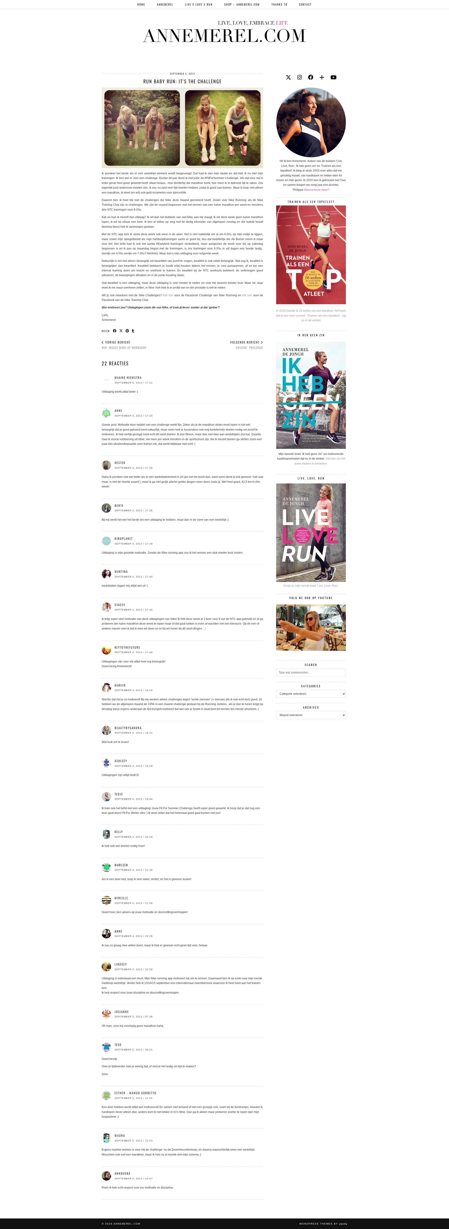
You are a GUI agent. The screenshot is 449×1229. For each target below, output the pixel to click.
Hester (120, 462)
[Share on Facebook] (115, 331)
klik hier (247, 295)
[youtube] (333, 77)
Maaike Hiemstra (128, 377)
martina (121, 571)
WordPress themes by (323, 1223)
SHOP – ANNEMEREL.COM (242, 4)
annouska (122, 1173)
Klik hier (168, 295)
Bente (119, 505)
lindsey (121, 964)
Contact (305, 4)
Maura (120, 1135)
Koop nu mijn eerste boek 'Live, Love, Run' (311, 585)
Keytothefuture (127, 647)
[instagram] (299, 77)
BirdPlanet (124, 538)
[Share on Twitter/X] (121, 331)
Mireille (121, 898)
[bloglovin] (321, 77)
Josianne (122, 1011)
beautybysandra (128, 727)
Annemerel (165, 4)
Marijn (120, 685)
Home (141, 4)
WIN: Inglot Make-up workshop (124, 345)
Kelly (119, 831)
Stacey (120, 604)
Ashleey (121, 760)
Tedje (119, 794)
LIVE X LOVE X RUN (199, 4)
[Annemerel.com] (224, 30)
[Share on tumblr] (133, 331)
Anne (118, 410)
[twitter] (288, 77)
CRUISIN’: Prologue (246, 345)
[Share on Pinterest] (128, 331)
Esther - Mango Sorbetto (135, 1092)
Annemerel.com (126, 1223)
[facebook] (310, 77)
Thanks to (279, 4)
